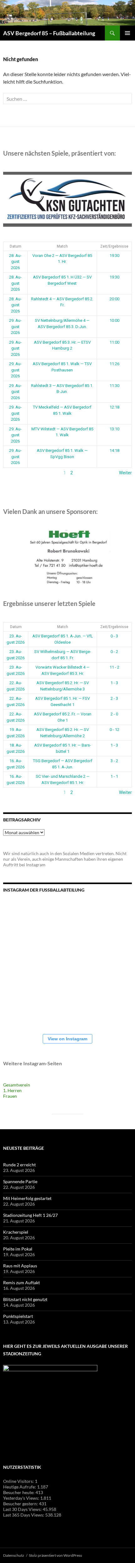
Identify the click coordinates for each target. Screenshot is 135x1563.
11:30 (114, 385)
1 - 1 (114, 776)
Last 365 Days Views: (24, 1514)
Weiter (125, 472)
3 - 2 (114, 760)
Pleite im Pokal (17, 1248)
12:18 (114, 407)
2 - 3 (114, 698)
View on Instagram (67, 1038)
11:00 (114, 342)
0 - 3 (114, 636)
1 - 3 (114, 682)
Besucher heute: (19, 1492)
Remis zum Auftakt (21, 1282)
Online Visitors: (19, 1481)
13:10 (114, 429)
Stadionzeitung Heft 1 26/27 (30, 1215)
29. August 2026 (15, 326)
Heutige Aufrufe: (20, 1486)
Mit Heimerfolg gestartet (27, 1198)
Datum (15, 246)
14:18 (114, 450)
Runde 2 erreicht (19, 1164)
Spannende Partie (20, 1181)
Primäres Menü (127, 33)
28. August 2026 (15, 261)
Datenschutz (13, 1555)
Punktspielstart (18, 1316)
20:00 (114, 299)
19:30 (114, 255)
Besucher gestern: (21, 1503)
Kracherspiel (15, 1232)
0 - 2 (114, 651)
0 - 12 (114, 729)
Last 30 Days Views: (23, 1509)
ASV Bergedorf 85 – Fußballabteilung (49, 33)
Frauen (10, 1096)
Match (62, 246)
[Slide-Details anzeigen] (67, 199)
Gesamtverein (16, 1084)
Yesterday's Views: (21, 1498)
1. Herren (12, 1090)
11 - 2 (114, 667)
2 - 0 (114, 714)
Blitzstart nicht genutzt (25, 1299)
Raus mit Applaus (20, 1265)
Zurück (10, 472)
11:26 (114, 363)
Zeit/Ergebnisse (114, 246)
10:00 (114, 320)
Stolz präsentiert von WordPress (55, 1555)
